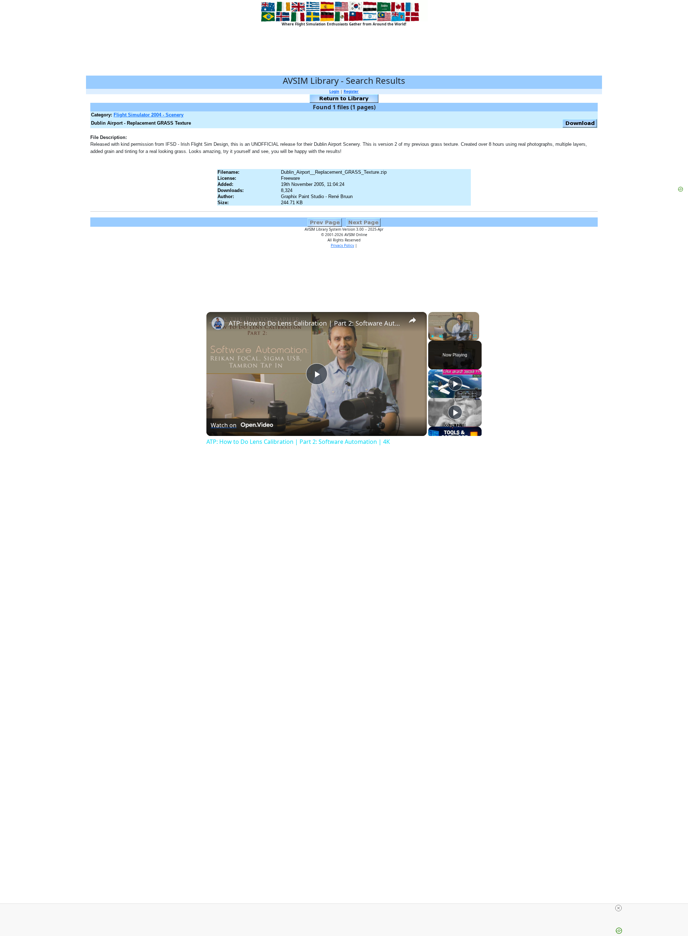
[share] (412, 320)
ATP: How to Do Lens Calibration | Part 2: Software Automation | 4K (315, 323)
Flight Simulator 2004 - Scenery (148, 114)
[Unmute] (441, 336)
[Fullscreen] (474, 336)
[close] (347, 908)
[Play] (432, 336)
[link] (218, 323)
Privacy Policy (342, 245)
